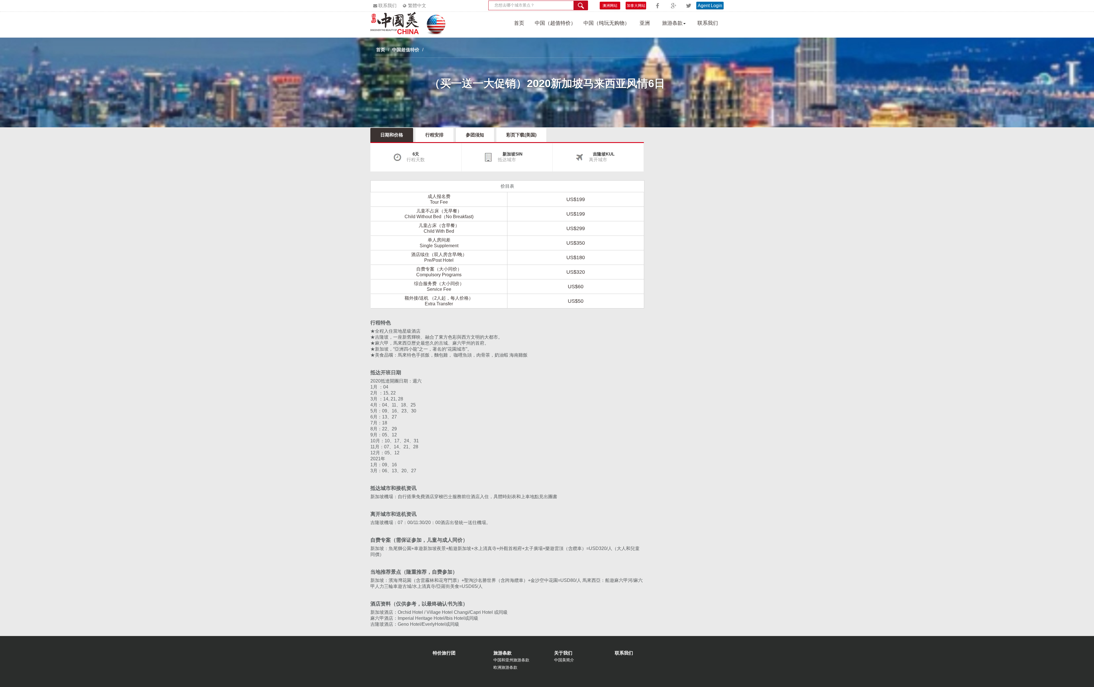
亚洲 (645, 23)
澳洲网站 (610, 5)
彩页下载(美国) (521, 134)
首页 (519, 23)
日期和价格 (391, 134)
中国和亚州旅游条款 (511, 660)
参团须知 (475, 134)
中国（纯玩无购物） (606, 23)
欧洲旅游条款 (505, 667)
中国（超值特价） (555, 23)
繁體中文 (417, 5)
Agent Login (710, 5)
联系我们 (387, 5)
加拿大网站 (636, 5)
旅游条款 (672, 23)
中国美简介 (564, 660)
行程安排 (434, 134)
